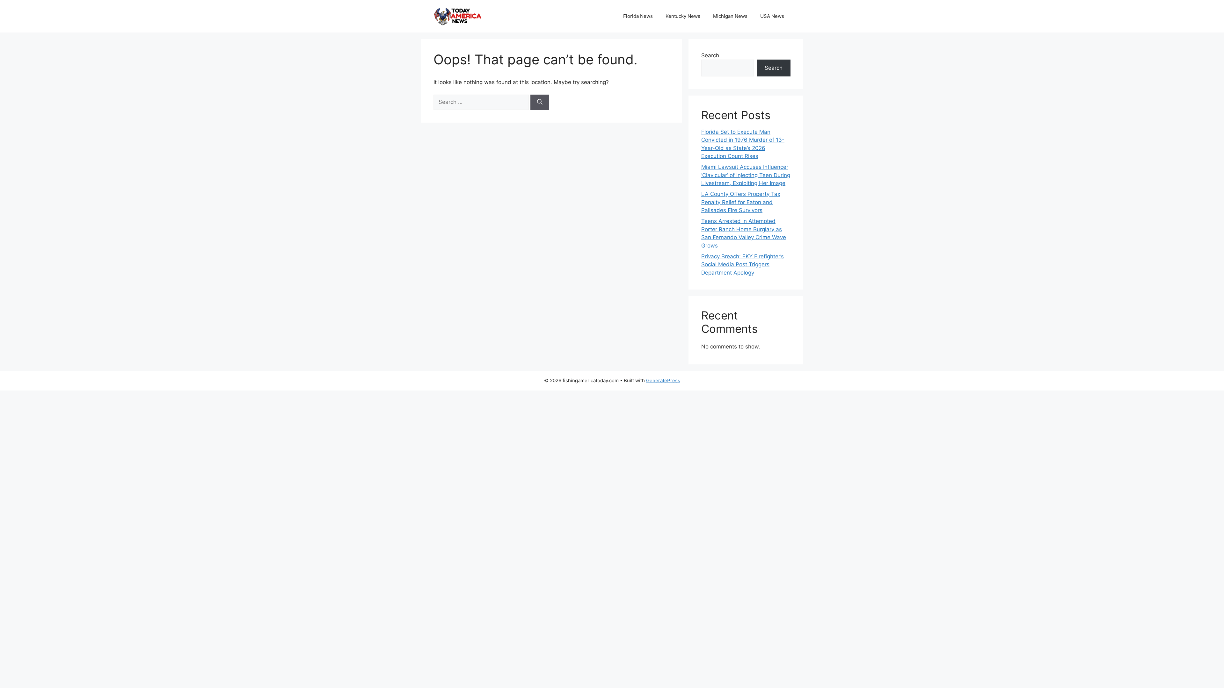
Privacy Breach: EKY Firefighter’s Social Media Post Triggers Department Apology (742, 264)
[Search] (539, 102)
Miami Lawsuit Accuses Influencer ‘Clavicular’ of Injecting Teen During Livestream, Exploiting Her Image (745, 175)
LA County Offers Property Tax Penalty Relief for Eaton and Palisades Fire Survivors (740, 202)
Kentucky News (683, 16)
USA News (772, 16)
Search (710, 55)
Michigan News (730, 16)
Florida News (638, 16)
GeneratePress (663, 380)
